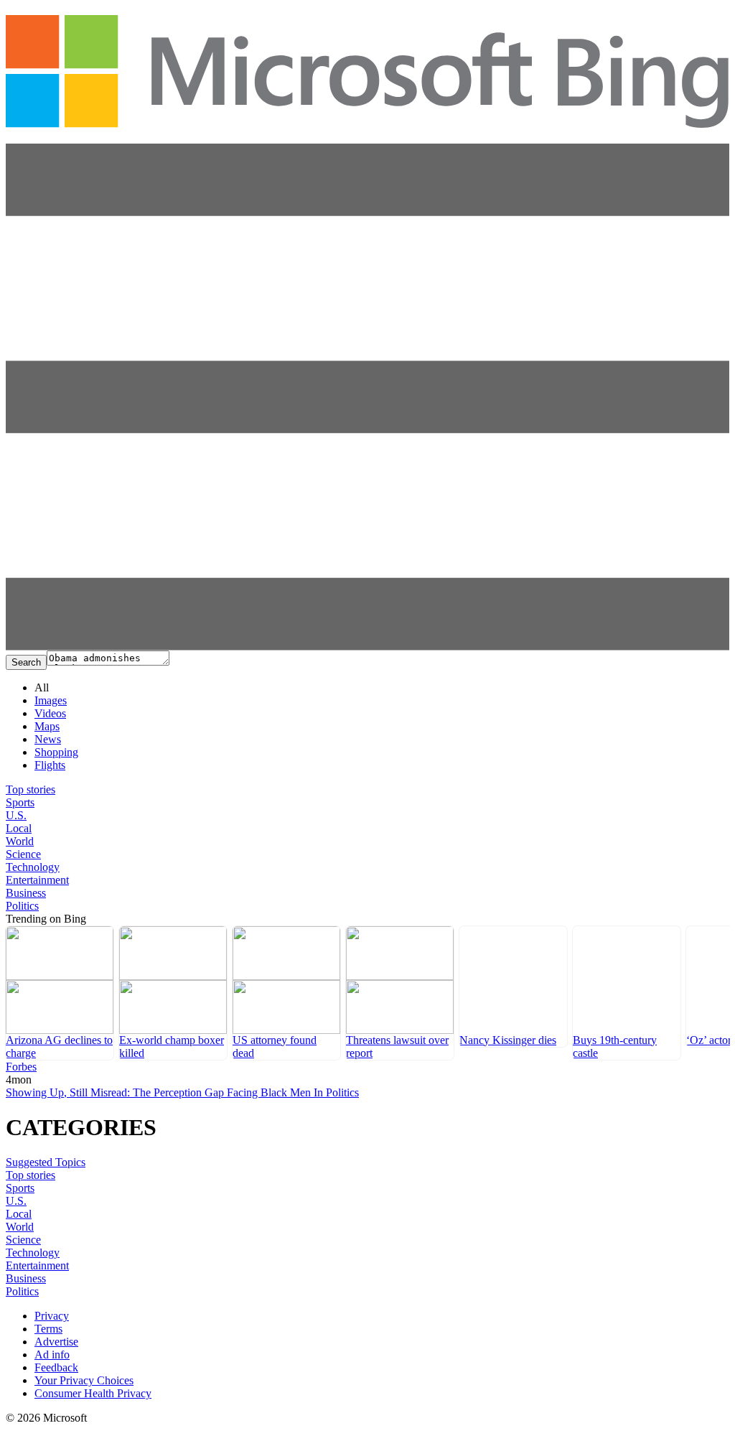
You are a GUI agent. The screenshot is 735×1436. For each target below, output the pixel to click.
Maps (47, 726)
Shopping (56, 752)
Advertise (56, 1341)
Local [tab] (19, 828)
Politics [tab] (22, 906)
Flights (49, 765)
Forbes (21, 1066)
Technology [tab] (33, 867)
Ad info (52, 1354)
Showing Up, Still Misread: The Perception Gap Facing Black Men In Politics (182, 1092)
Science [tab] (23, 854)
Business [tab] (26, 893)
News (47, 739)
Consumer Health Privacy (92, 1393)
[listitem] (59, 993)
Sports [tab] (20, 802)
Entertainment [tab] (37, 880)
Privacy (51, 1316)
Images (50, 700)
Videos (50, 713)
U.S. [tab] (16, 815)
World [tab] (20, 841)
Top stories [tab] (30, 789)
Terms (48, 1329)
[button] (367, 646)
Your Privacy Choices (84, 1380)
